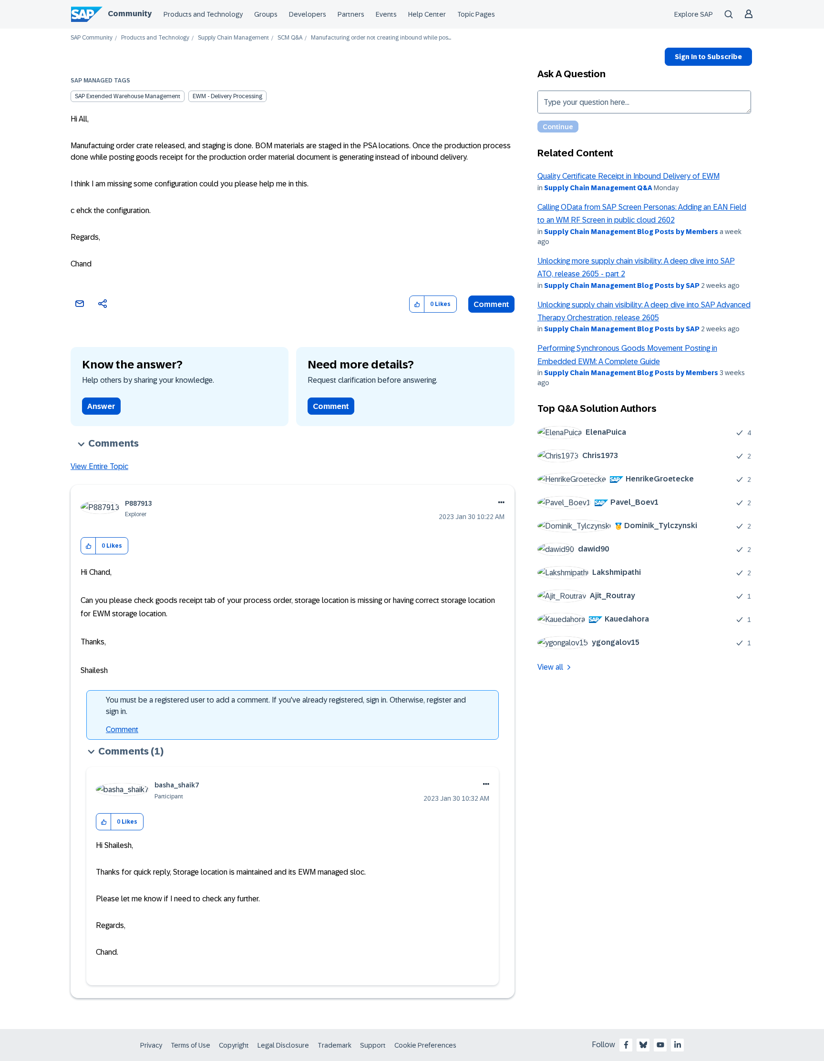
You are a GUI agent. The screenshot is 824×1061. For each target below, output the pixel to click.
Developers (307, 14)
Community (130, 14)
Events (386, 14)
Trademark (334, 1045)
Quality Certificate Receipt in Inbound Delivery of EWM (628, 176)
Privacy (151, 1045)
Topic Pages (476, 14)
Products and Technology (203, 14)
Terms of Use (190, 1045)
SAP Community (92, 38)
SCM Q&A (290, 38)
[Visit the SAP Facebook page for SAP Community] (626, 1045)
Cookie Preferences (425, 1045)
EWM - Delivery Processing (227, 96)
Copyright (234, 1045)
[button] (417, 304)
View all (550, 667)
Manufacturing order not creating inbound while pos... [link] (381, 38)
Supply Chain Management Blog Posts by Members (631, 231)
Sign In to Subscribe (708, 57)
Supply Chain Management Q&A (598, 188)
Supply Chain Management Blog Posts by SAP (622, 285)
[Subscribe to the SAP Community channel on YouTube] (660, 1045)
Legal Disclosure (283, 1045)
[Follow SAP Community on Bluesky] (643, 1045)
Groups (266, 14)
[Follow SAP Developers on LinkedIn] (677, 1045)
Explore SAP (693, 14)
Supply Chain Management (233, 38)
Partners (351, 14)
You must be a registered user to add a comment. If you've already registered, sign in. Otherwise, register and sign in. (286, 705)
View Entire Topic (99, 466)
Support (373, 1045)
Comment (491, 304)
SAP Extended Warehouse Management (127, 96)
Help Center (427, 14)
